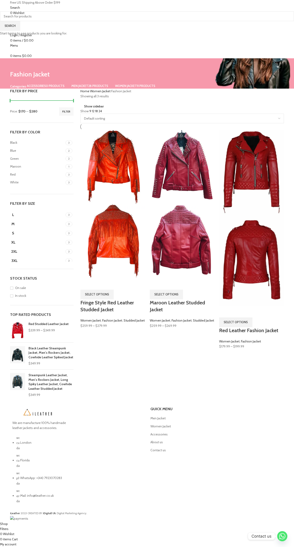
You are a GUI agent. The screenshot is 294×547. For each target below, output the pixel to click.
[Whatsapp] (282, 536)
